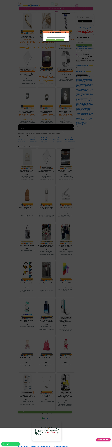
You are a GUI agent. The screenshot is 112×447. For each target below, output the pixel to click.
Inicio (19, 446)
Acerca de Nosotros (26, 446)
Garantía (53, 446)
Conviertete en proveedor (62, 446)
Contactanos (45, 446)
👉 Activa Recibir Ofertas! (103, 439)
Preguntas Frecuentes (36, 446)
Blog (50, 446)
